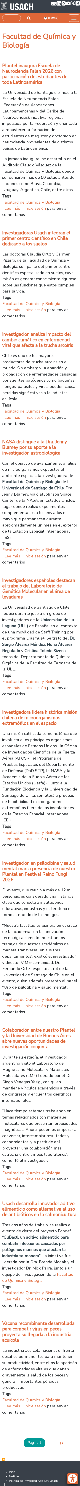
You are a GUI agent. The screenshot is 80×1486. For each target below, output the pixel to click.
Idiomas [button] (52, 18)
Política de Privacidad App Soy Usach (33, 1481)
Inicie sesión (35, 208)
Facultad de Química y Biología (31, 202)
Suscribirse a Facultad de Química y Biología (3, 1459)
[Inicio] (17, 6)
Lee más (12, 208)
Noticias (14, 1476)
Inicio (12, 1472)
